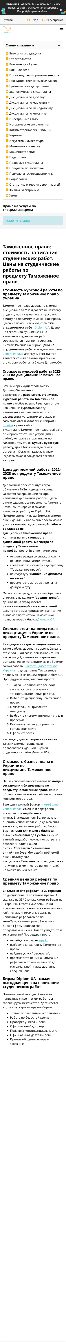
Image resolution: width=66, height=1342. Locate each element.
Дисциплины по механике (28, 113)
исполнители (12, 354)
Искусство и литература (26, 141)
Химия (14, 195)
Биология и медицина (25, 53)
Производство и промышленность (34, 75)
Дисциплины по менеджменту (31, 108)
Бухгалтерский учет (23, 64)
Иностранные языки (23, 119)
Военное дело (19, 70)
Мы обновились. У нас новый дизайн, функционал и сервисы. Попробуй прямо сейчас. (33, 7)
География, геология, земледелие (33, 81)
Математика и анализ (25, 146)
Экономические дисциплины (30, 92)
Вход (35, 20)
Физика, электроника (24, 190)
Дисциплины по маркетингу (29, 103)
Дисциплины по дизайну (27, 97)
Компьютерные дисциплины (30, 130)
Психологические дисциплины (31, 174)
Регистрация (54, 20)
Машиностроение (22, 152)
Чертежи (15, 135)
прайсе (8, 425)
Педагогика (17, 157)
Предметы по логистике (26, 168)
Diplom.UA (41, 327)
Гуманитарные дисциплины (29, 86)
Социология (18, 179)
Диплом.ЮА (45, 619)
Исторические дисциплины (29, 124)
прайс (43, 940)
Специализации (20, 45)
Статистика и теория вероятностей (34, 184)
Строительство (20, 59)
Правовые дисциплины (26, 163)
